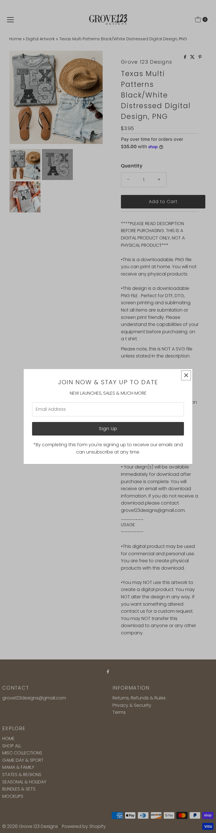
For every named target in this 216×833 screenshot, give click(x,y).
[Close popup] (186, 375)
